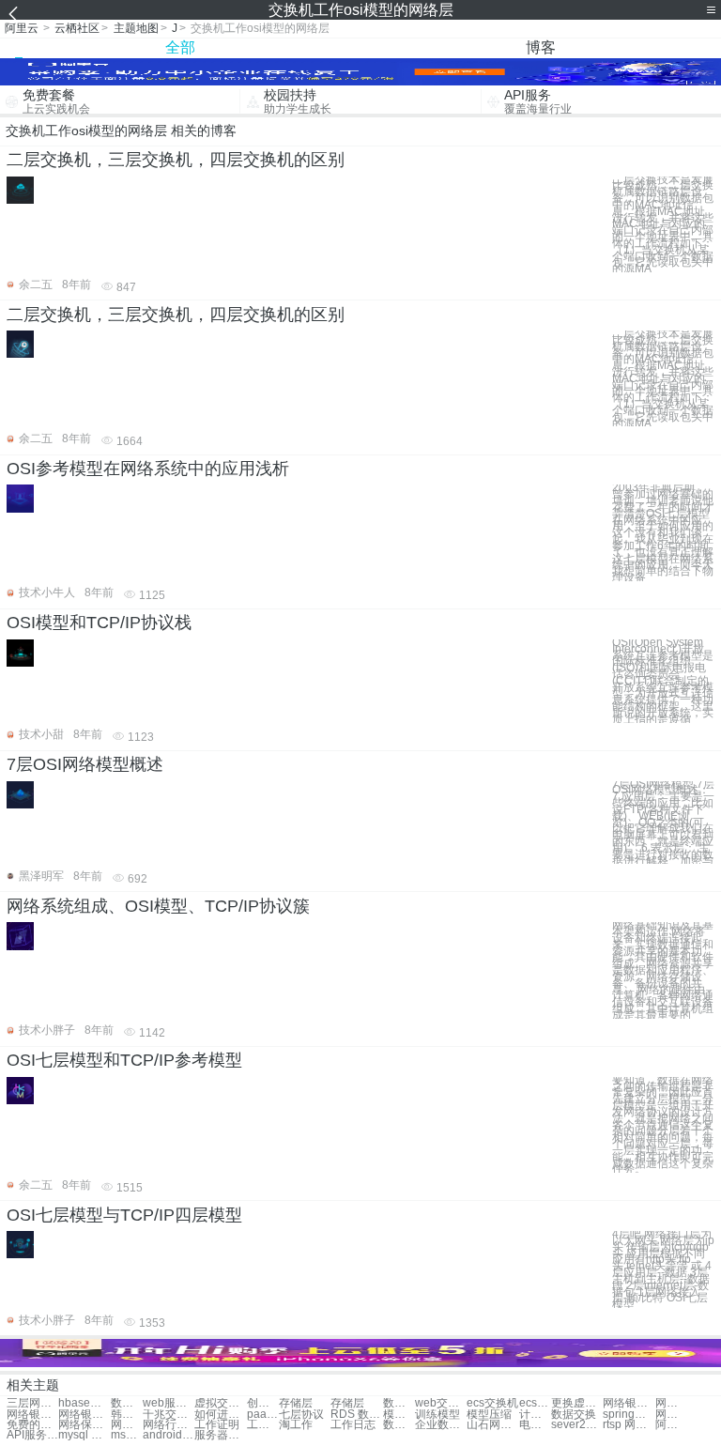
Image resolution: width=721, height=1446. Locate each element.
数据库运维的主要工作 (399, 1403)
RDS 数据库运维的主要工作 (356, 1414)
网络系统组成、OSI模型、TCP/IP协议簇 (158, 906)
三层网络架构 (32, 1403)
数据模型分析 (399, 1425)
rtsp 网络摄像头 (628, 1425)
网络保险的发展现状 (84, 1425)
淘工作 (296, 1425)
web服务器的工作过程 (168, 1403)
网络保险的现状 (671, 1403)
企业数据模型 (441, 1425)
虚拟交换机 (220, 1403)
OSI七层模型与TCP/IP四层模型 (124, 1215)
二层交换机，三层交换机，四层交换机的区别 (176, 159)
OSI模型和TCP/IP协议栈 (99, 622)
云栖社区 (77, 28)
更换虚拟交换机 (577, 1403)
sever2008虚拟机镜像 (577, 1425)
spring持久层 (628, 1414)
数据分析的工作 (127, 1403)
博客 (541, 47)
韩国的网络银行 (127, 1414)
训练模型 (437, 1414)
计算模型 (535, 1414)
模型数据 (399, 1414)
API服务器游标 (32, 1435)
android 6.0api (168, 1435)
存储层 (296, 1403)
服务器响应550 (220, 1435)
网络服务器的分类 (127, 1425)
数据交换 (573, 1414)
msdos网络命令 (127, 1435)
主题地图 (136, 28)
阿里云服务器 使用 (671, 1425)
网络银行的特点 (84, 1414)
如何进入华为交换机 (220, 1414)
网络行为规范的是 (168, 1425)
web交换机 (441, 1403)
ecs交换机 (492, 1403)
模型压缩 (489, 1414)
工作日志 (353, 1425)
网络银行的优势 (32, 1414)
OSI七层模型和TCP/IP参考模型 (124, 1060)
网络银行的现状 (628, 1403)
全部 (180, 47)
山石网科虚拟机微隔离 (492, 1425)
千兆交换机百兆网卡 (168, 1414)
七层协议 (301, 1414)
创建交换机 (263, 1403)
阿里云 (21, 28)
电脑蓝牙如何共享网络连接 (535, 1425)
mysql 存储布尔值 (84, 1435)
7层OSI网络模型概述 (85, 764)
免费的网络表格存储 (32, 1425)
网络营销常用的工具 (671, 1414)
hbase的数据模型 (84, 1403)
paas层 (263, 1414)
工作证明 (216, 1425)
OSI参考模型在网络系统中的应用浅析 (148, 468)
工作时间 (263, 1425)
